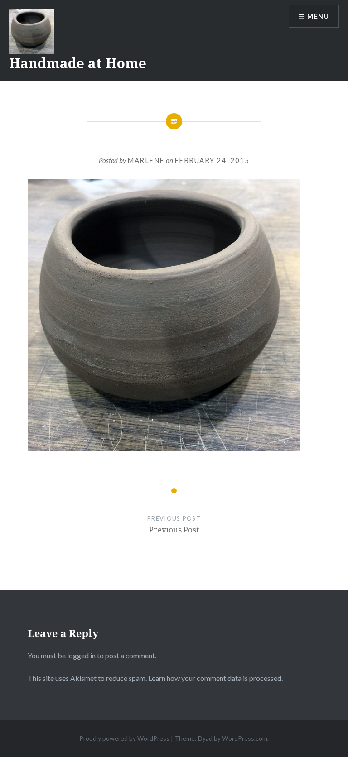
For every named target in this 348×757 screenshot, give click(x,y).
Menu (318, 16)
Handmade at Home (77, 63)
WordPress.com (244, 738)
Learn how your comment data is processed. (215, 678)
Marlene (145, 160)
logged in (81, 655)
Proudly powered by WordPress (124, 738)
